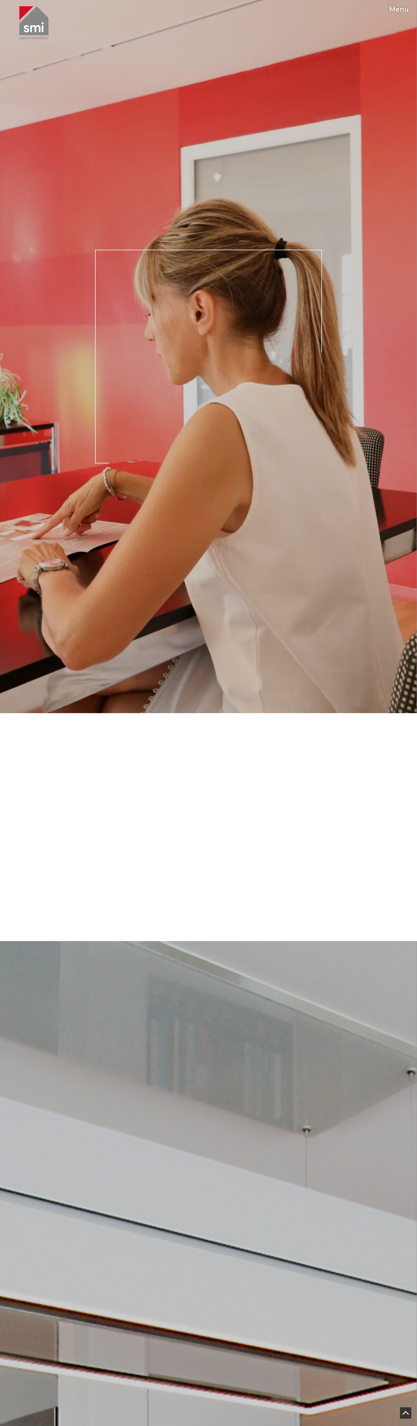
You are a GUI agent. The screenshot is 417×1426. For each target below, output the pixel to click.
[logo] (33, 23)
